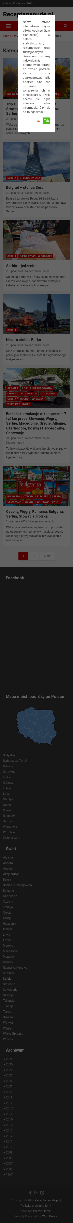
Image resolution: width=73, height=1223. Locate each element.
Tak (46, 121)
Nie (38, 121)
